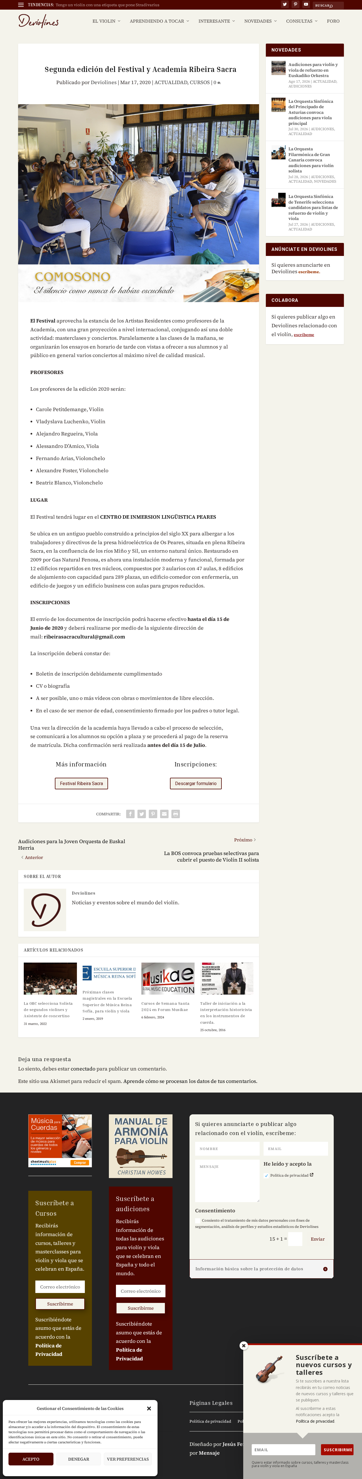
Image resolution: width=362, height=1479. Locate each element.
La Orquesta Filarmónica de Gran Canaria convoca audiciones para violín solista (311, 160)
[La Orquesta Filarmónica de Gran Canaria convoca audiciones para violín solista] (279, 152)
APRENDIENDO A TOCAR (157, 21)
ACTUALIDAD (170, 82)
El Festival (42, 320)
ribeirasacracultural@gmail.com (84, 636)
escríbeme (304, 334)
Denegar (78, 1459)
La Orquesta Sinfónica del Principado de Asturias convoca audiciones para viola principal (310, 112)
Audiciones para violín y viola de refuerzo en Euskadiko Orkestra (313, 69)
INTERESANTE (214, 21)
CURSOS (200, 82)
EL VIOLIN (103, 21)
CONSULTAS (299, 21)
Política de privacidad (289, 1175)
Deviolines (104, 82)
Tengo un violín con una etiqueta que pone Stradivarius (108, 5)
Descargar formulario (196, 783)
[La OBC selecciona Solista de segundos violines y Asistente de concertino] (50, 979)
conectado (83, 1068)
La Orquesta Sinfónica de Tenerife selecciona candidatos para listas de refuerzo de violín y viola (313, 207)
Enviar (318, 1239)
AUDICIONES (300, 86)
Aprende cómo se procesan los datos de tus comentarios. (190, 1081)
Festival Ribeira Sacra (81, 783)
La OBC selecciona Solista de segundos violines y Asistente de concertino (48, 1009)
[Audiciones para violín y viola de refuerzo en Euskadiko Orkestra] (279, 68)
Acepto (30, 1459)
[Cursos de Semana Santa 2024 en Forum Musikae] (168, 979)
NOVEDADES (258, 21)
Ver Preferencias (128, 1459)
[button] (149, 1408)
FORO (333, 21)
